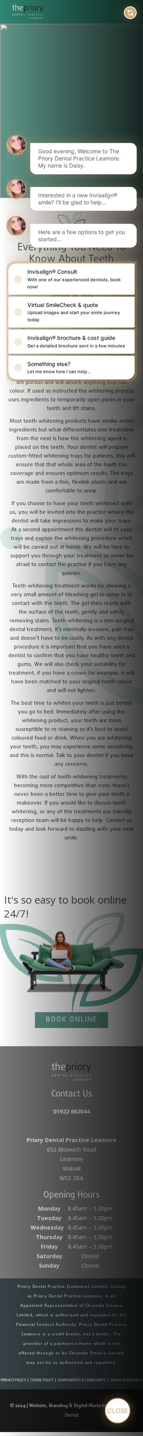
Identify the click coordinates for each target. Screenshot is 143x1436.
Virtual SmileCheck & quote (73, 311)
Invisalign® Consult (74, 278)
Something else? (59, 367)
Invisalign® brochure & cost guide (76, 341)
